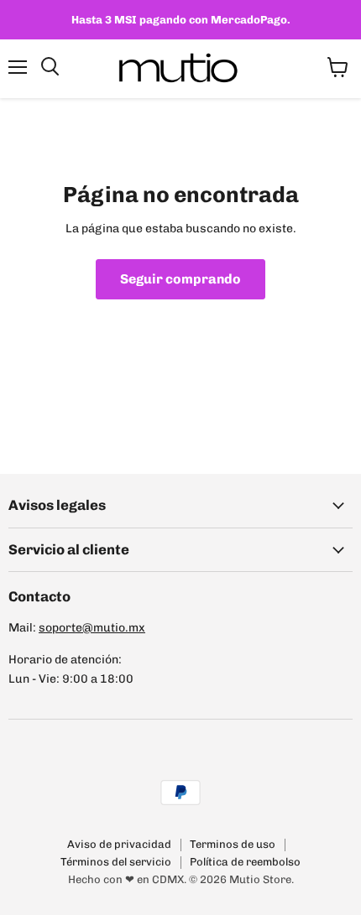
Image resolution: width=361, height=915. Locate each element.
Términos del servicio (115, 861)
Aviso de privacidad (119, 844)
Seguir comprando (180, 279)
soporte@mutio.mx (92, 628)
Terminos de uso (232, 844)
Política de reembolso (245, 861)
